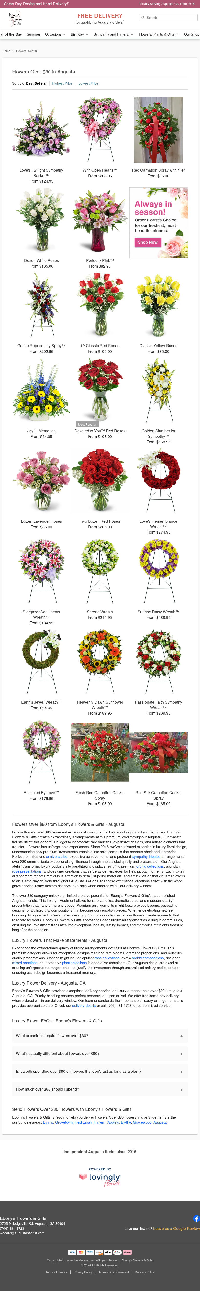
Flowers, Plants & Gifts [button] (157, 34)
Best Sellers (36, 83)
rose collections (107, 957)
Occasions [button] (53, 34)
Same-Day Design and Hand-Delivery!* (37, 3)
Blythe (126, 1121)
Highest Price (62, 83)
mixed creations (25, 962)
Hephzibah (83, 1121)
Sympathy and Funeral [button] (112, 34)
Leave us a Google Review (176, 1228)
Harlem (99, 1121)
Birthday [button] (78, 34)
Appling (113, 1121)
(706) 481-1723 (12, 1228)
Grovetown (64, 1121)
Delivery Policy (145, 1272)
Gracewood (142, 1121)
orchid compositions (148, 957)
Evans (48, 1121)
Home (6, 51)
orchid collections (150, 866)
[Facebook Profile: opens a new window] (196, 1218)
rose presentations (27, 871)
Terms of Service (57, 1272)
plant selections (74, 962)
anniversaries (57, 856)
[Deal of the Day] (158, 222)
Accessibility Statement (113, 1272)
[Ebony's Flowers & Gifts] (34, 19)
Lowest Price (88, 83)
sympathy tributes (146, 856)
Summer (33, 34)
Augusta (160, 1121)
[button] (187, 1270)
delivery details (84, 1005)
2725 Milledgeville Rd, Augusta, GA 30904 (32, 1223)
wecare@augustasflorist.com (22, 1232)
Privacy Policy (83, 1272)
